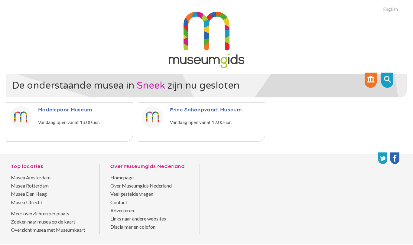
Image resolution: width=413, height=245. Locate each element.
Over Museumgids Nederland (141, 185)
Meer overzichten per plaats (40, 213)
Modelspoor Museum (65, 109)
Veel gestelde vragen (131, 194)
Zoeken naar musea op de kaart (43, 221)
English (390, 9)
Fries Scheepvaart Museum (206, 109)
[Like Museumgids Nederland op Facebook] (394, 158)
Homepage (122, 177)
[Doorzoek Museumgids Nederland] (387, 80)
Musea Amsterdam (30, 177)
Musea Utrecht (26, 202)
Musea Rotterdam (30, 185)
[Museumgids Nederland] (206, 66)
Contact (118, 202)
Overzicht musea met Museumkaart (48, 230)
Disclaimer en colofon (132, 227)
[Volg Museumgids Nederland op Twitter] (382, 158)
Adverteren (122, 210)
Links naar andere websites (138, 218)
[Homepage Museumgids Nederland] (371, 80)
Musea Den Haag (29, 194)
